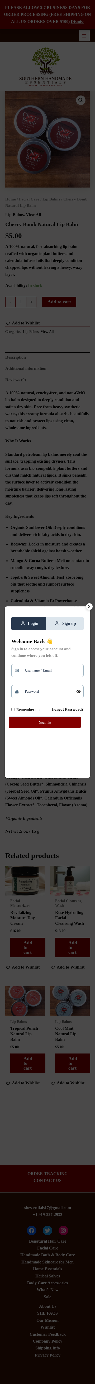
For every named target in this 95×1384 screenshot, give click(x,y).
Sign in (45, 722)
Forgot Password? (68, 709)
